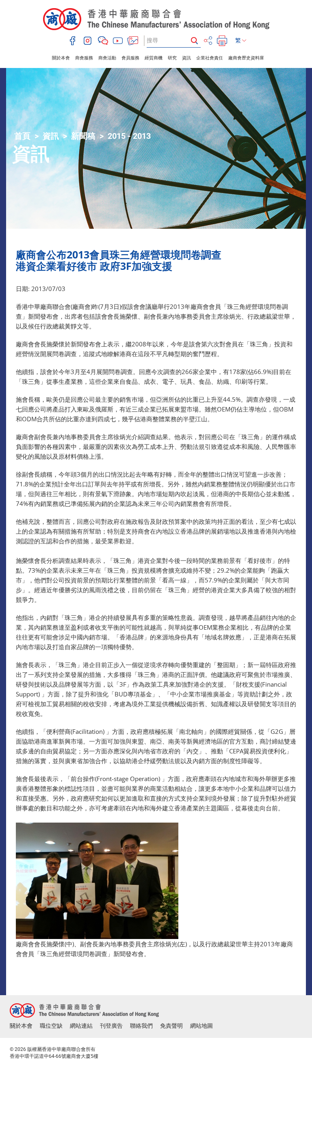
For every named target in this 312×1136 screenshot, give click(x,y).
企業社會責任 (209, 58)
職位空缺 (51, 1025)
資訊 (186, 58)
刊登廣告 (111, 1025)
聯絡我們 (141, 1025)
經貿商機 (153, 58)
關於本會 (61, 58)
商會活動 (107, 58)
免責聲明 (171, 1025)
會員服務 (130, 58)
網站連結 (81, 1025)
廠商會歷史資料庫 (246, 58)
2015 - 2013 (129, 136)
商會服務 (84, 58)
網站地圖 (201, 1025)
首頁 (22, 136)
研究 (172, 58)
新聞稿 (83, 136)
